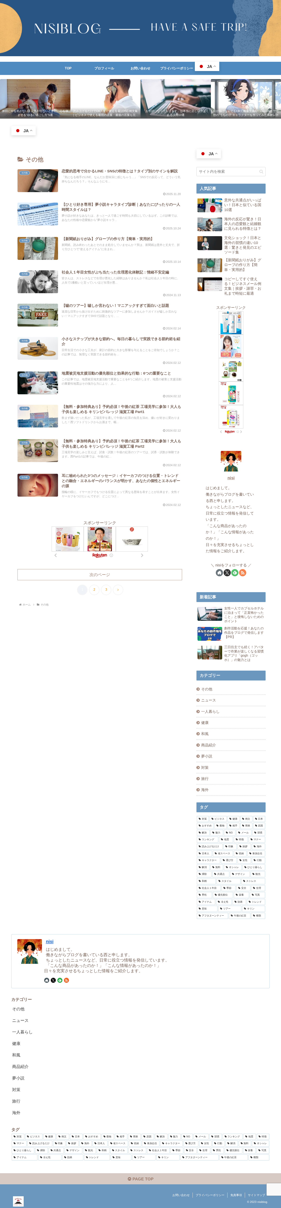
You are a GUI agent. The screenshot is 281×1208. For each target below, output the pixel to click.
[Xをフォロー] (227, 572)
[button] (261, 171)
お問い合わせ (181, 1195)
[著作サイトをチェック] (219, 572)
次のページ (99, 574)
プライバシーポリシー (210, 1195)
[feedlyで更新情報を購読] (234, 572)
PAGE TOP (142, 1179)
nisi (231, 478)
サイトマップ (256, 1195)
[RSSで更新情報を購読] (242, 572)
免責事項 (236, 1195)
